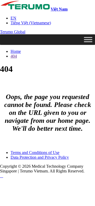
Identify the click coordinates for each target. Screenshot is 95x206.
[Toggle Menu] (88, 39)
